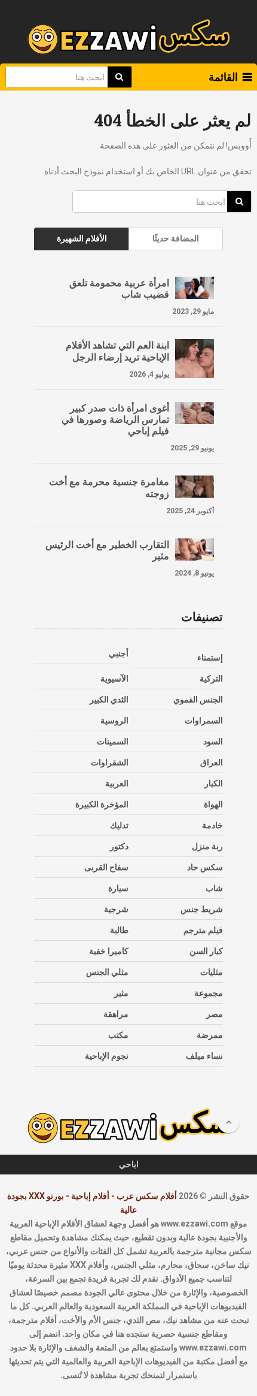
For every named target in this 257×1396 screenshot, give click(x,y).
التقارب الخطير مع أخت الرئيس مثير (107, 549)
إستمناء (210, 657)
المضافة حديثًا (175, 238)
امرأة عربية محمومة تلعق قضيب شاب (119, 288)
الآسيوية (114, 678)
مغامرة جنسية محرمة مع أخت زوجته (109, 487)
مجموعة (208, 993)
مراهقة (115, 1014)
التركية (211, 678)
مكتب (118, 1035)
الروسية (114, 720)
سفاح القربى (106, 867)
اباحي (129, 1164)
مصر (214, 1014)
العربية (116, 783)
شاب (214, 888)
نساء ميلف (204, 1056)
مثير (121, 993)
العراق (211, 762)
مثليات (211, 972)
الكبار (213, 783)
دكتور (119, 846)
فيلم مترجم (203, 930)
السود (213, 741)
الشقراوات (109, 762)
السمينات (112, 741)
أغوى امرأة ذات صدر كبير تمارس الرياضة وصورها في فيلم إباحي (115, 419)
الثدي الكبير (109, 699)
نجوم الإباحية (106, 1056)
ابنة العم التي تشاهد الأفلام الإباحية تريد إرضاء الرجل (117, 350)
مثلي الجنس (107, 972)
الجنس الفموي (198, 699)
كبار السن (206, 951)
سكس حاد (205, 867)
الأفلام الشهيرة (82, 238)
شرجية (116, 909)
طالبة (119, 930)
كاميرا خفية (108, 951)
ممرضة (210, 1035)
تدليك (119, 825)
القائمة (223, 77)
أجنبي (118, 653)
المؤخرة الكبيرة (101, 804)
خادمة (212, 825)
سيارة (118, 888)
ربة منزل (207, 846)
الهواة (213, 804)
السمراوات (204, 720)
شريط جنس (201, 909)
